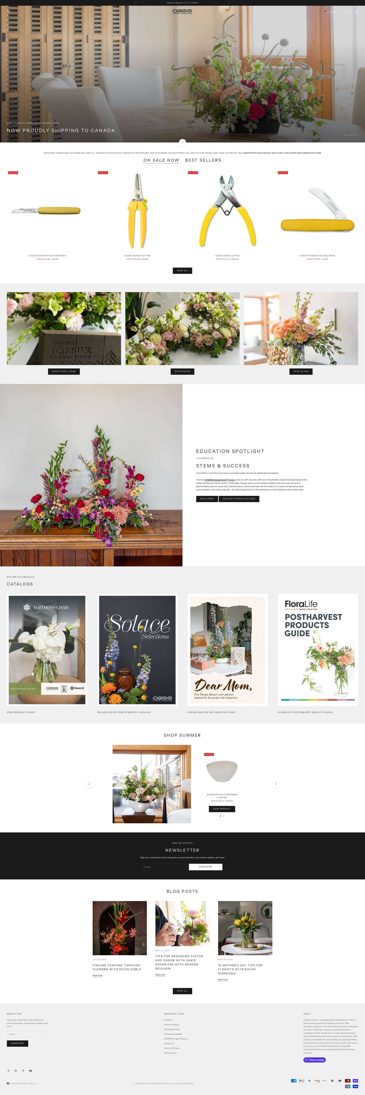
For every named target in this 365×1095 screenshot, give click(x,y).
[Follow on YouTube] (30, 1070)
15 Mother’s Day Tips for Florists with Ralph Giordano (240, 969)
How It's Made (345, 130)
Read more (98, 975)
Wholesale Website (173, 1034)
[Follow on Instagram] (15, 1070)
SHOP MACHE (182, 371)
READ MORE (207, 499)
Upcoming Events (172, 1029)
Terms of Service (171, 1048)
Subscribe (205, 867)
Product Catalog (171, 1024)
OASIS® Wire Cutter (227, 256)
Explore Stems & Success (239, 499)
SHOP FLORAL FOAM (64, 371)
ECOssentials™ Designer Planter (222, 796)
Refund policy (170, 1053)
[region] (182, 74)
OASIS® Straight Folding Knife (47, 256)
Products (168, 1020)
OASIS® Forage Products (175, 1038)
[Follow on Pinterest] (23, 1070)
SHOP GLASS (301, 371)
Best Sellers (203, 160)
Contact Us (169, 1043)
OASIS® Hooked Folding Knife (317, 256)
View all (182, 270)
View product (222, 809)
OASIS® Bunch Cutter (137, 256)
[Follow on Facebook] (8, 1070)
